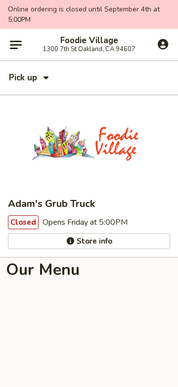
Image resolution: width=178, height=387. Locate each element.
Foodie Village (89, 41)
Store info (93, 241)
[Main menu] (16, 45)
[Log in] (163, 44)
